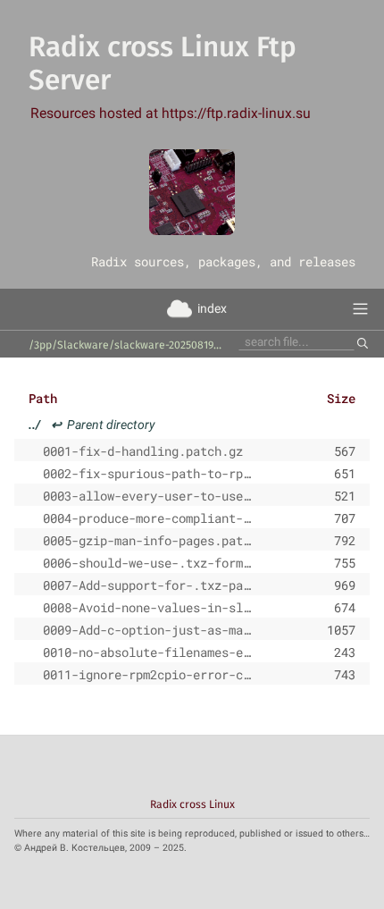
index (212, 308)
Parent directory (92, 424)
